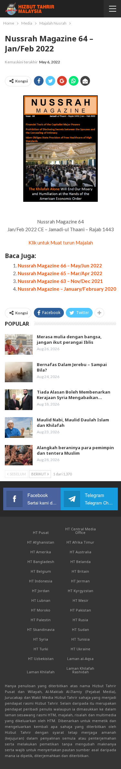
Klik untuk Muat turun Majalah (60, 242)
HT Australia (80, 551)
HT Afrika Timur (80, 542)
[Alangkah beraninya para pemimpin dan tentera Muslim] (19, 455)
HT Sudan (80, 629)
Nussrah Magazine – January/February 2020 (67, 289)
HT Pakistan (80, 610)
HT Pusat (41, 532)
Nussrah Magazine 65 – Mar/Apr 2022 (60, 273)
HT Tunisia (80, 639)
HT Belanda (80, 561)
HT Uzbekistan (41, 658)
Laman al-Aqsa (80, 658)
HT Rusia (80, 619)
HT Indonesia (40, 581)
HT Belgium (41, 571)
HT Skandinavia (41, 629)
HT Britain (80, 571)
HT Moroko (40, 610)
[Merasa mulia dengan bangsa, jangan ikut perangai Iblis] (19, 344)
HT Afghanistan (40, 542)
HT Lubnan (40, 600)
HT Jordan (40, 590)
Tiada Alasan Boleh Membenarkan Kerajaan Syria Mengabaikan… (73, 394)
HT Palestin (41, 619)
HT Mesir (80, 600)
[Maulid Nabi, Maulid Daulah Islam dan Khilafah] (19, 427)
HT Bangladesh (40, 561)
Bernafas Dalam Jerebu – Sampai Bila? (72, 367)
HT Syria (40, 639)
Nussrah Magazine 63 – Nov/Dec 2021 (60, 281)
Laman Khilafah (41, 671)
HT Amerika (40, 551)
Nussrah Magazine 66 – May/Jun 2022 (60, 265)
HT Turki (41, 648)
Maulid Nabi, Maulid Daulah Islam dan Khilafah (73, 422)
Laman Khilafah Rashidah (80, 670)
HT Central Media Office (80, 530)
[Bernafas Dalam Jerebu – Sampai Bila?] (19, 372)
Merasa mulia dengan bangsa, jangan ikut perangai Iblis (69, 339)
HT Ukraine (80, 648)
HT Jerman (80, 581)
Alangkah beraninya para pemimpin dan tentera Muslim (75, 450)
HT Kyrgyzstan (80, 590)
